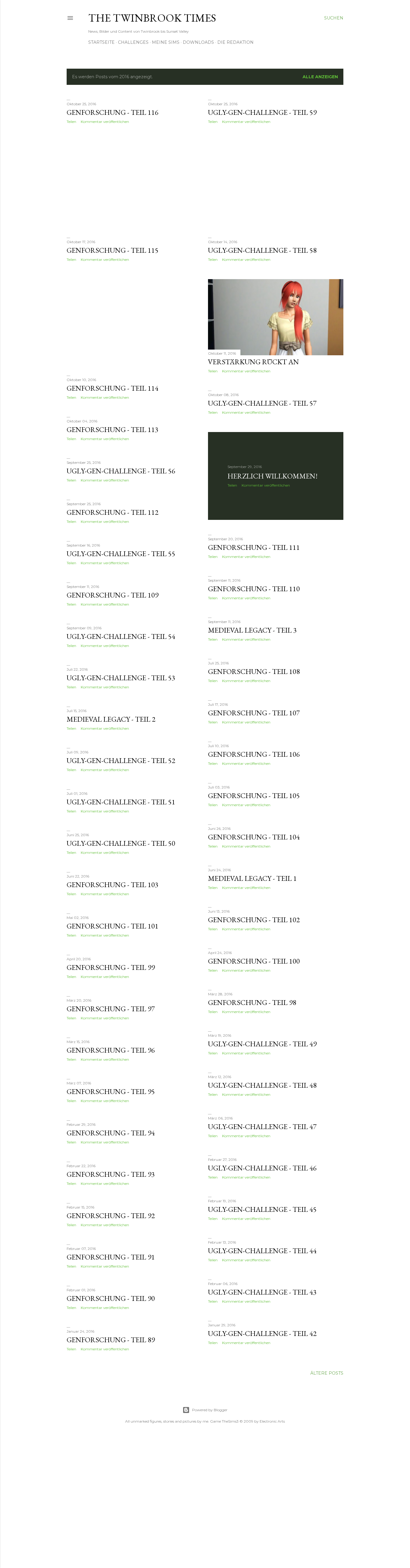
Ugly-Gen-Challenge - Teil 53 (121, 677)
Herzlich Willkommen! (273, 476)
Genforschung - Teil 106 (254, 754)
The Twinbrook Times (152, 18)
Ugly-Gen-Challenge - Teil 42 (262, 1333)
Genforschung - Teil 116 (112, 112)
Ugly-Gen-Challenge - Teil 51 (121, 801)
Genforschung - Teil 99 (111, 967)
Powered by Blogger (210, 1410)
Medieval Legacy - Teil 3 (252, 630)
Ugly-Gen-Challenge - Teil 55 (121, 553)
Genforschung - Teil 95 (111, 1091)
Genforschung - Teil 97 (111, 1008)
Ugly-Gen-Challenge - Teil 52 (121, 760)
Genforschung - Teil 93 (111, 1174)
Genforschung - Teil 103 (112, 884)
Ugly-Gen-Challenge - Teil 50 (121, 843)
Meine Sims (165, 42)
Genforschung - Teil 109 (112, 595)
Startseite (101, 42)
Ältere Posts (326, 1373)
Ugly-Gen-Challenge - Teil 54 (121, 636)
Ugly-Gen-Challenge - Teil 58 (262, 250)
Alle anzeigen (320, 76)
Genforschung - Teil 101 (112, 926)
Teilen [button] (71, 121)
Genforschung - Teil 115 (112, 250)
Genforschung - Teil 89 (111, 1339)
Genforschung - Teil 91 (111, 1257)
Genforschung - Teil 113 (112, 429)
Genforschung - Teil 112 (112, 512)
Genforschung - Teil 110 (254, 588)
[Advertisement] (134, 181)
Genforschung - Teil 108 (254, 671)
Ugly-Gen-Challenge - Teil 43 (262, 1292)
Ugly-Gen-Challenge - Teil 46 (262, 1168)
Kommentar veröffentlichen (105, 121)
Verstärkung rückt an (253, 361)
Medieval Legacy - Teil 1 (252, 878)
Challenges (133, 42)
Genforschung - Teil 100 (254, 961)
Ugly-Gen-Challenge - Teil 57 (262, 403)
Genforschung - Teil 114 (112, 388)
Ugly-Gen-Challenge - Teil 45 (262, 1209)
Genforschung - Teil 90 (111, 1298)
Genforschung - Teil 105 (254, 795)
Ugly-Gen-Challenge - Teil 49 (262, 1043)
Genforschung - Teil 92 (111, 1215)
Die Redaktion (235, 42)
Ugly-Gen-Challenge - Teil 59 (262, 112)
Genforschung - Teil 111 (254, 547)
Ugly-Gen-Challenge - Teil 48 (262, 1085)
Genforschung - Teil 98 (252, 1002)
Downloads (198, 42)
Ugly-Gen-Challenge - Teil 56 (121, 470)
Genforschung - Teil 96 (111, 1050)
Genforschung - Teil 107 (254, 712)
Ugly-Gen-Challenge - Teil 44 (262, 1250)
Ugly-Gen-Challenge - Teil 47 (262, 1126)
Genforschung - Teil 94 (111, 1132)
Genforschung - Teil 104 (254, 837)
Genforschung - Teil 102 (254, 919)
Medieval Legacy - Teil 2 (111, 719)
